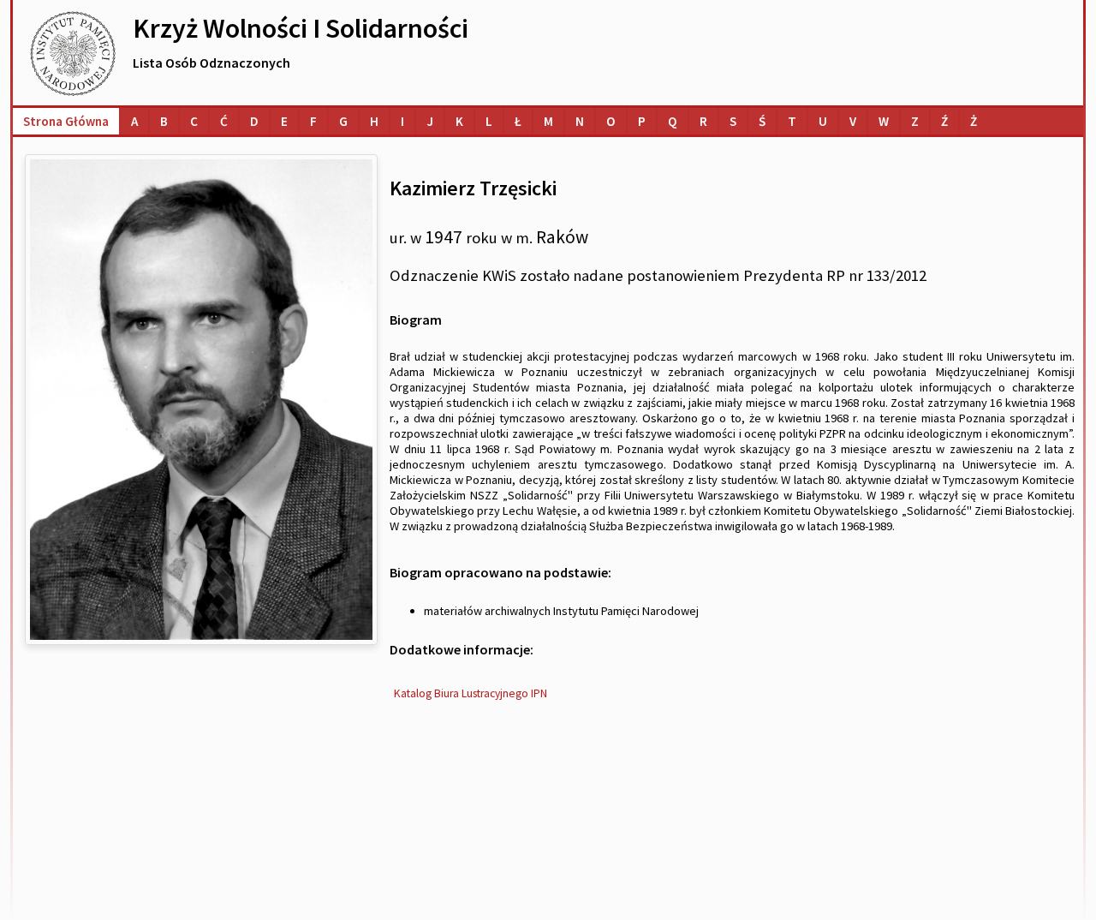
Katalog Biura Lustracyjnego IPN (470, 693)
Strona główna (66, 121)
